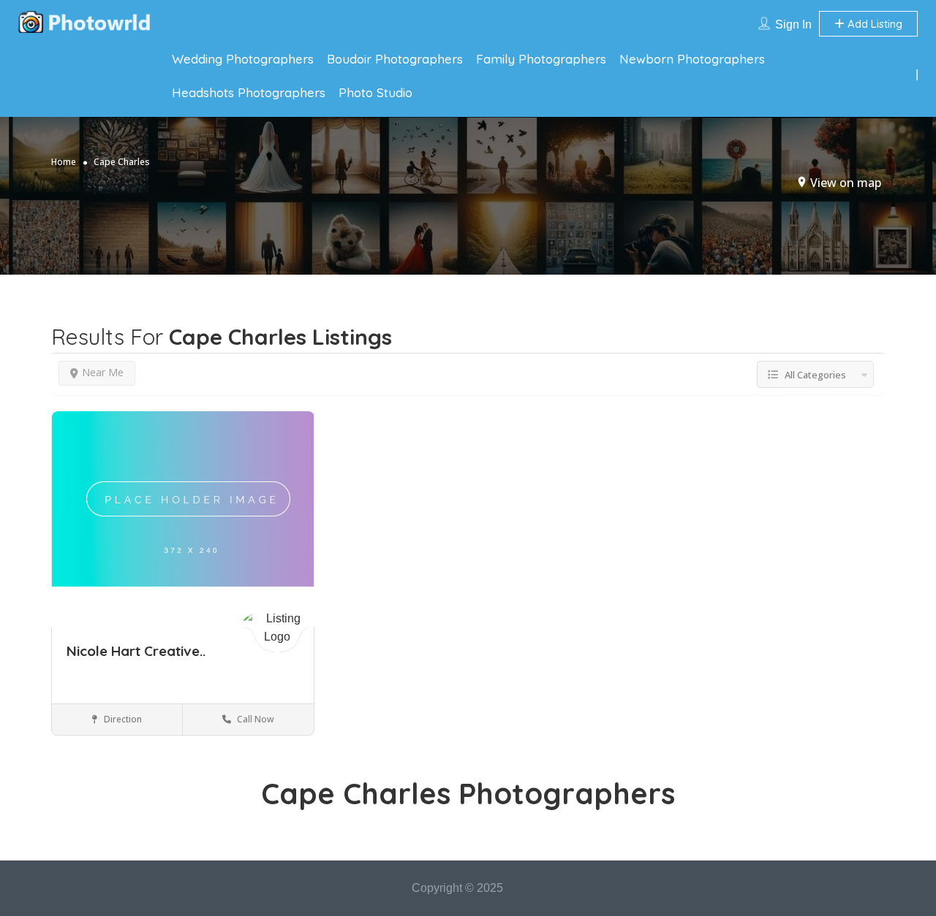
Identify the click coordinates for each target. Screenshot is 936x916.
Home (63, 162)
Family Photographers (541, 58)
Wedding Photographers (243, 58)
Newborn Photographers (692, 58)
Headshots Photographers (248, 92)
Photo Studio (375, 92)
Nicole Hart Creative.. (136, 651)
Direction (122, 719)
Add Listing (873, 24)
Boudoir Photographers (395, 58)
